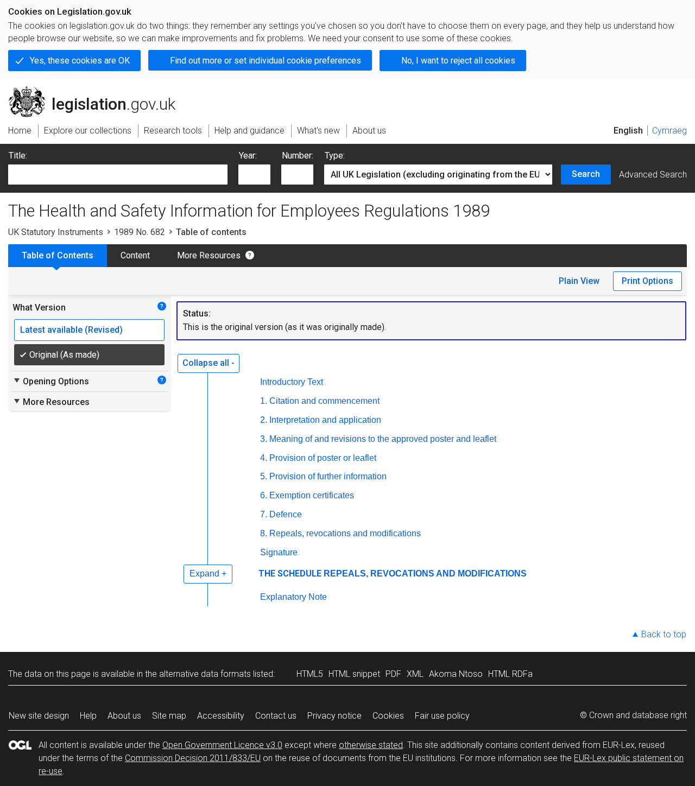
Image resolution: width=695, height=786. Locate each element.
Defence (285, 514)
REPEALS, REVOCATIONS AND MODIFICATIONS (425, 573)
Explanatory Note (293, 596)
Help (88, 716)
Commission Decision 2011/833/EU (193, 758)
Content (135, 255)
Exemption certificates (311, 495)
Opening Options (50, 381)
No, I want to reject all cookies (458, 60)
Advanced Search (653, 174)
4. (263, 457)
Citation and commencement (324, 400)
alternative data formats (205, 674)
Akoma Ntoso (456, 674)
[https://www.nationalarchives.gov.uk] (622, 97)
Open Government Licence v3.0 (222, 745)
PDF (393, 674)
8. (263, 533)
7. (263, 514)
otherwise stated (371, 745)
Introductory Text (291, 381)
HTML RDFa (510, 674)
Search (586, 174)
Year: (248, 155)
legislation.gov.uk (98, 90)
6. (263, 495)
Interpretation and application (325, 419)
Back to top (663, 634)
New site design (39, 716)
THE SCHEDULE (289, 573)
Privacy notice (334, 716)
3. (263, 438)
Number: (297, 155)
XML (415, 674)
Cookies (388, 716)
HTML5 (309, 674)
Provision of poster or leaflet (322, 457)
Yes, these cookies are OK (80, 60)
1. (263, 400)
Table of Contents (57, 255)
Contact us (275, 716)
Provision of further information (328, 476)
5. (263, 476)
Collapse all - (208, 363)
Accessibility (220, 716)
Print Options (647, 281)
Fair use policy (442, 716)
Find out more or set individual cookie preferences (265, 60)
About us (124, 716)
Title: (18, 155)
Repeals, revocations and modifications (345, 533)
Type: (335, 155)
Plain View (579, 281)
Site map (169, 716)
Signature (279, 552)
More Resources (209, 255)
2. (263, 419)
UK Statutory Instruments (55, 232)
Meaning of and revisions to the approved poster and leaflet (382, 438)
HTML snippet (354, 674)
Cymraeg (669, 130)
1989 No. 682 (139, 232)
